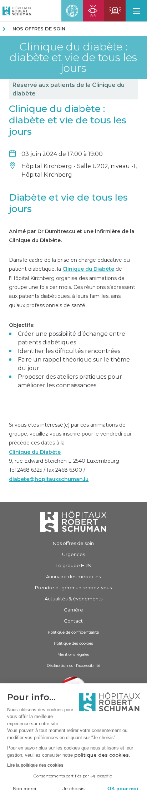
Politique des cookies (73, 643)
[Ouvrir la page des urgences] (115, 10)
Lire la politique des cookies (35, 765)
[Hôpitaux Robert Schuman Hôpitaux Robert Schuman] (15, 10)
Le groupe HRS (73, 565)
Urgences (73, 554)
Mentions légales (73, 654)
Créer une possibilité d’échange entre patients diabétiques (71, 338)
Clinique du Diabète (88, 269)
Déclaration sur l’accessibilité (73, 665)
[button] (136, 10)
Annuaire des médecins (73, 576)
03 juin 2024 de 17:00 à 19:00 (62, 154)
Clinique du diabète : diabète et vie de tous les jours (73, 57)
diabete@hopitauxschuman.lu (48, 479)
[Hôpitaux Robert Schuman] (73, 521)
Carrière (73, 610)
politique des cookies (101, 755)
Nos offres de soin (38, 28)
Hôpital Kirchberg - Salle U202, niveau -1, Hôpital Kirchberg (79, 170)
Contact (73, 621)
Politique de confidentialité (73, 632)
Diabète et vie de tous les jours (68, 203)
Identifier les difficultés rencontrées (69, 351)
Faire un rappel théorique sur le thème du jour (74, 364)
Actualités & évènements (73, 598)
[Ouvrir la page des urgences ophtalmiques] (93, 10)
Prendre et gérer (73, 587)
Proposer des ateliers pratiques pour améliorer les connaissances (70, 381)
